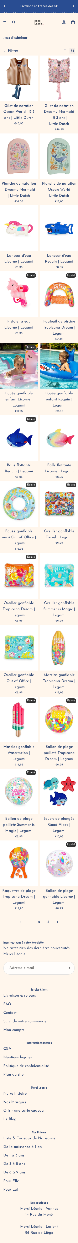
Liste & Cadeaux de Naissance (29, 1138)
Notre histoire (15, 1094)
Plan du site (13, 1075)
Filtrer (13, 51)
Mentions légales (17, 1057)
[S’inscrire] (68, 968)
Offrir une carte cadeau (23, 1111)
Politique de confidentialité (26, 1066)
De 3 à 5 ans (14, 1164)
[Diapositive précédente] (4, 6)
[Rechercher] (13, 22)
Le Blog (9, 1119)
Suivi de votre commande (24, 1021)
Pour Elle (11, 1181)
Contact (9, 1013)
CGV (7, 1049)
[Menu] (5, 22)
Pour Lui (10, 1190)
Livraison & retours (19, 996)
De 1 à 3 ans (13, 1156)
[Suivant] (57, 922)
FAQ (7, 1004)
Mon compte (14, 1030)
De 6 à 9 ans (14, 1172)
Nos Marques (14, 1102)
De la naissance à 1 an (22, 1147)
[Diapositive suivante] (73, 6)
